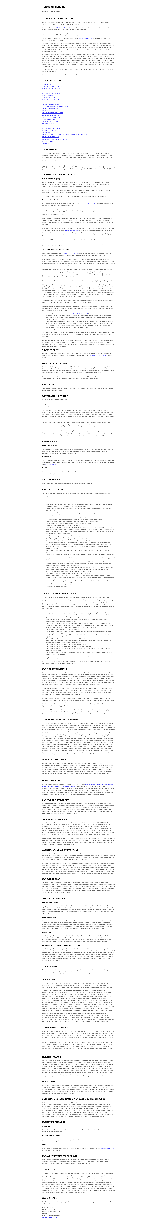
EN (154, 1221)
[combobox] (154, 1221)
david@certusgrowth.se (85, 38)
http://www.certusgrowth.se (64, 27)
